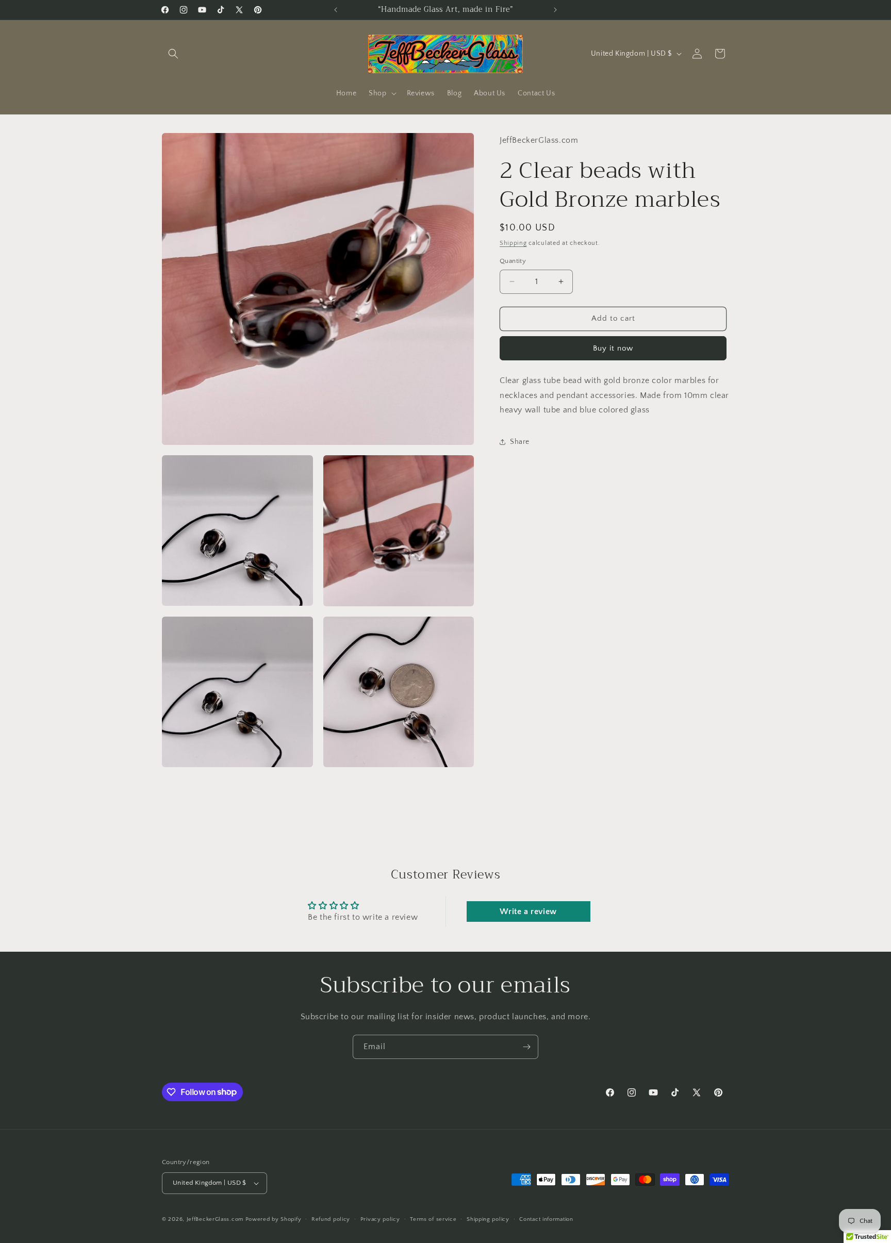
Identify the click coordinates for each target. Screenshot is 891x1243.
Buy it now (613, 348)
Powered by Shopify (273, 1219)
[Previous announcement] (335, 10)
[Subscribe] (526, 1047)
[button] (173, 53)
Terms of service (433, 1219)
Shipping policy (488, 1219)
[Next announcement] (555, 10)
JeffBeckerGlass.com (215, 1219)
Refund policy (330, 1219)
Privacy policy (380, 1219)
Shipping (513, 243)
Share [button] (520, 441)
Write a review (528, 911)
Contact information (546, 1219)
